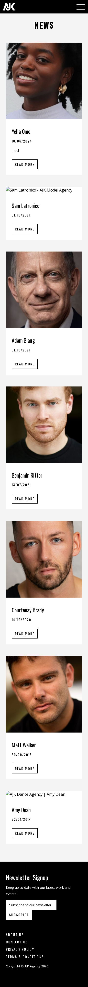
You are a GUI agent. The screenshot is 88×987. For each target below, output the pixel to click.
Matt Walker (24, 745)
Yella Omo (21, 131)
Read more (24, 164)
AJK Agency (9, 7)
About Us (15, 934)
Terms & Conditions (25, 956)
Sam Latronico (25, 205)
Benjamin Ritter (27, 475)
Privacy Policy (20, 949)
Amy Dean (21, 810)
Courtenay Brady (28, 610)
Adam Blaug (23, 340)
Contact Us (17, 941)
